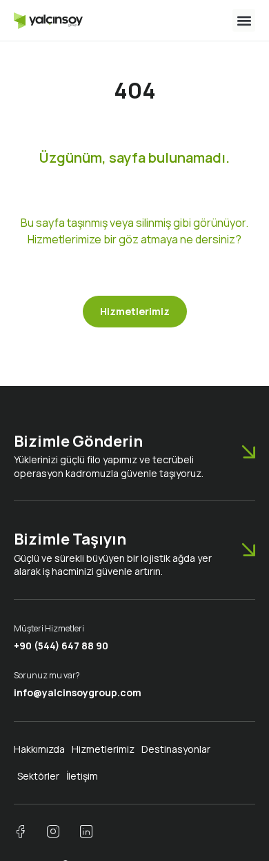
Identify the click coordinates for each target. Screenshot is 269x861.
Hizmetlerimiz (103, 749)
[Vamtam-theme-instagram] (53, 831)
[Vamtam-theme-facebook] (20, 831)
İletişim (82, 775)
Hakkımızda (39, 749)
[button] (243, 20)
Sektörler (38, 775)
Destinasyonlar (175, 749)
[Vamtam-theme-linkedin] (86, 831)
